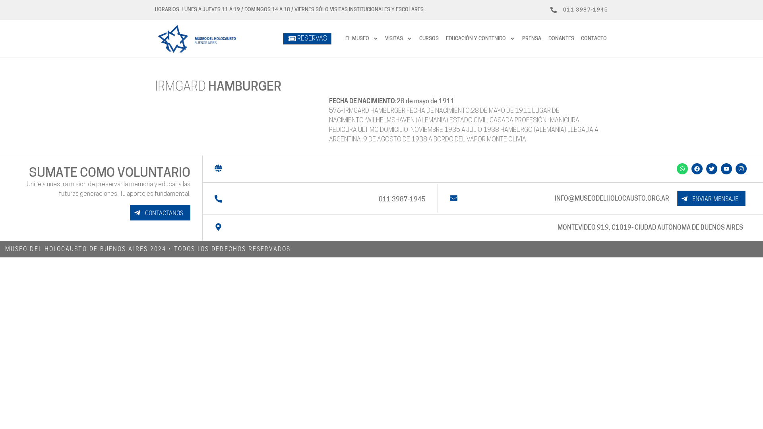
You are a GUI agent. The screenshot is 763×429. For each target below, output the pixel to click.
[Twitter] (711, 168)
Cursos (429, 38)
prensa (531, 38)
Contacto (594, 38)
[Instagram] (741, 168)
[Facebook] (697, 168)
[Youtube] (726, 168)
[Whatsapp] (682, 168)
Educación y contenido (476, 38)
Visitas (394, 38)
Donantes (561, 38)
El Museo (357, 38)
